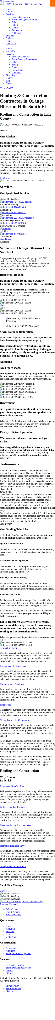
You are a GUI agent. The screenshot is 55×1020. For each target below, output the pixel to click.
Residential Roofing (21, 17)
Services (10, 14)
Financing (10, 35)
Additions (16, 33)
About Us (10, 11)
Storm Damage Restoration (24, 19)
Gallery (9, 38)
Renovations (17, 30)
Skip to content (7, 1)
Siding (15, 25)
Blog (8, 41)
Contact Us (11, 43)
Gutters (15, 27)
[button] (8, 648)
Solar (14, 22)
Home (9, 9)
